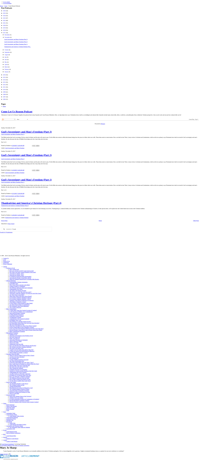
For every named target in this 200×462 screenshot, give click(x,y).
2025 (4, 13)
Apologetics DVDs (11, 419)
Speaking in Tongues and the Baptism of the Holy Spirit (23, 371)
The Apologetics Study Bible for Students (19, 427)
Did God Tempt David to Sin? (16, 324)
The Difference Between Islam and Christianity (21, 287)
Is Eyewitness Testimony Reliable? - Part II (20, 299)
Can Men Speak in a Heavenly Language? (19, 373)
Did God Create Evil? (14, 337)
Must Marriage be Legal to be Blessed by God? (21, 388)
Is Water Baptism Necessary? (16, 314)
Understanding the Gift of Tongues (18, 372)
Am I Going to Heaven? (15, 307)
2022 (4, 20)
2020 (4, 25)
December (7, 34)
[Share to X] (35, 146)
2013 (4, 82)
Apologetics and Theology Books (14, 426)
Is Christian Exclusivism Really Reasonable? (20, 276)
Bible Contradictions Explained (17, 331)
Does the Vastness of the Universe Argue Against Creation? (24, 402)
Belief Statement (10, 404)
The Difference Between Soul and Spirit (19, 378)
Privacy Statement (7, 264)
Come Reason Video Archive (16, 416)
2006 (4, 99)
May (6, 62)
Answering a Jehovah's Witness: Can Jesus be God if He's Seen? (25, 293)
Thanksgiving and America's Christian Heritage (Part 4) (31, 203)
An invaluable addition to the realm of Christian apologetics (14, 445)
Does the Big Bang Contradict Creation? (19, 400)
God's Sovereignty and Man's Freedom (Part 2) (16, 42)
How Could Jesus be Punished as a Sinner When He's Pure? (24, 364)
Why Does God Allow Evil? (16, 348)
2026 (4, 10)
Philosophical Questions (12, 333)
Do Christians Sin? (14, 358)
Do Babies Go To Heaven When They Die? (20, 375)
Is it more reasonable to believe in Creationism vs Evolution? (24, 399)
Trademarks (6, 262)
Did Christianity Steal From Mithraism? (19, 306)
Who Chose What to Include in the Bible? (19, 285)
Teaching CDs (9, 420)
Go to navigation (7, 3)
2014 (4, 79)
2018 (4, 30)
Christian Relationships (15, 386)
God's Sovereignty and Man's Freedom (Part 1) (16, 44)
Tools (5, 6)
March (6, 67)
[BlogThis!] (34, 146)
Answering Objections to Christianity (18, 340)
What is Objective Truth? (15, 341)
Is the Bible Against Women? (16, 316)
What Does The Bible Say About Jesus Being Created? (23, 326)
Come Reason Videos (11, 414)
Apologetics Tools (10, 413)
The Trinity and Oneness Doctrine (17, 290)
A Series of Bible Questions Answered (18, 359)
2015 (4, 77)
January (7, 71)
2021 (4, 23)
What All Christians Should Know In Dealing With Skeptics (24, 279)
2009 (4, 92)
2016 (4, 74)
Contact (5, 440)
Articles (5, 266)
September (7, 52)
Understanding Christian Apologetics (18, 282)
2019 (4, 28)
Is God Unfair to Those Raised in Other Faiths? (21, 303)
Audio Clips (12, 423)
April (6, 64)
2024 (4, 15)
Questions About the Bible (12, 354)
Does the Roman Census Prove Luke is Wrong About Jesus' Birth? (25, 330)
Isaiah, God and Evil (14, 338)
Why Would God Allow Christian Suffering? (20, 347)
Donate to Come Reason (12, 438)
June (6, 59)
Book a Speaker (10, 409)
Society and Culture (11, 382)
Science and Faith (10, 395)
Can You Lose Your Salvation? (17, 357)
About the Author (10, 407)
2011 (4, 87)
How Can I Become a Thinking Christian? (19, 376)
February (7, 69)
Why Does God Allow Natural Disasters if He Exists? (22, 272)
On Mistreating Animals (15, 317)
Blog (4, 434)
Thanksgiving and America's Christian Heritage (16, 217)
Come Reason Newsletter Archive (17, 424)
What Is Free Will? (14, 342)
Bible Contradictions (11, 309)
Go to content (6, 2)
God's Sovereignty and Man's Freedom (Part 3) (16, 39)
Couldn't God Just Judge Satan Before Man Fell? (21, 349)
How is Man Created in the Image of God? (19, 379)
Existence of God (10, 268)
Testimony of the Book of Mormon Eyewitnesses (21, 300)
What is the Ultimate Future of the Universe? (20, 396)
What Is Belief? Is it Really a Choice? (18, 352)
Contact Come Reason (11, 441)
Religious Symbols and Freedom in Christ (19, 392)
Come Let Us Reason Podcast (16, 111)
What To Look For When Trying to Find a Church (21, 355)
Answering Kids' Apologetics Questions (19, 390)
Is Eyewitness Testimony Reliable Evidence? (20, 297)
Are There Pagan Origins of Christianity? (19, 304)
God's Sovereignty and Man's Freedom (14, 148)
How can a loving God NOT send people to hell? (21, 271)
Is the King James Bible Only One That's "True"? (21, 362)
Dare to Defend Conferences (13, 433)
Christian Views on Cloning (16, 397)
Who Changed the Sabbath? (16, 368)
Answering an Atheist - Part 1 (16, 273)
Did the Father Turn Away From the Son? (19, 365)
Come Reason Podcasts (12, 417)
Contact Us (6, 258)
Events (4, 430)
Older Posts (196, 220)
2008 (4, 94)
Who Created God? (14, 269)
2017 (4, 32)
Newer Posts (4, 220)
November (7, 37)
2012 (4, 84)
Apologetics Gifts (10, 428)
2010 (4, 89)
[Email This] (33, 146)
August (6, 54)
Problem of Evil (13, 334)
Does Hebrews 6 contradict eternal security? (20, 321)
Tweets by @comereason (6, 232)
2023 (4, 18)
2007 (4, 97)
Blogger (103, 123)
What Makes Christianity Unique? (17, 302)
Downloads (9, 421)
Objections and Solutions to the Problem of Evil (21, 335)
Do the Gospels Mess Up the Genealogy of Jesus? (21, 327)
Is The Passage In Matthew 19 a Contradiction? (21, 311)
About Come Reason (11, 406)
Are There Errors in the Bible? (16, 294)
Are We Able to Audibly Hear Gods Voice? (20, 380)
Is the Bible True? (13, 283)
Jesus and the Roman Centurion (17, 313)
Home (1, 6)
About (4, 403)
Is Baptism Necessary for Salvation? (18, 369)
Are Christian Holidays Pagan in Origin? (19, 389)
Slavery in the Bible (14, 393)
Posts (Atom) (11, 223)
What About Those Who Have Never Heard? (20, 296)
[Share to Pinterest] (38, 146)
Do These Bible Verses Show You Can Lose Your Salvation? (24, 323)
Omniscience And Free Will (16, 344)
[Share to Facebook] (37, 146)
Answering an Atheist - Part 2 (16, 275)
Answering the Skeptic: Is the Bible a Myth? (20, 278)
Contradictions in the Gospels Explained (19, 318)
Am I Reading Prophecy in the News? (18, 383)
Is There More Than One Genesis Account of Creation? (23, 310)
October (7, 50)
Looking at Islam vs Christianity (17, 286)
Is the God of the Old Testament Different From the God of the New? (26, 328)
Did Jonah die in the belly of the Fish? (18, 366)
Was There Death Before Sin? (16, 361)
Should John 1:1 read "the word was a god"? (20, 292)
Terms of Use (6, 261)
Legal (4, 259)
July (6, 57)
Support (5, 437)
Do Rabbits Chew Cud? (15, 320)
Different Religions (11, 280)
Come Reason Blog (11, 435)
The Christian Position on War (16, 385)
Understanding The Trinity (15, 289)
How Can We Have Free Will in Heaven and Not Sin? (22, 345)
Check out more (4, 454)
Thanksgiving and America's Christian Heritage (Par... (17, 46)
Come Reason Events (11, 431)
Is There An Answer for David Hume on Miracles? (21, 351)
